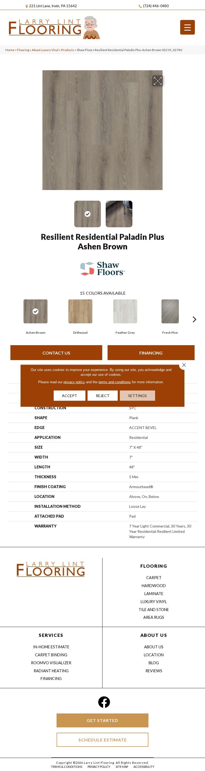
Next (166, 211)
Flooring (23, 50)
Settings (137, 395)
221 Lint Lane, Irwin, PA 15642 (53, 6)
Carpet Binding (51, 655)
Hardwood (154, 585)
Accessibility (143, 766)
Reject (102, 395)
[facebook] (104, 702)
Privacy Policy (99, 766)
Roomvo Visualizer (51, 663)
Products (67, 50)
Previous (38, 211)
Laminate (153, 593)
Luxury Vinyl (154, 601)
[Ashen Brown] (35, 311)
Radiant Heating (51, 671)
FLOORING (153, 566)
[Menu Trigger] (187, 27)
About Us (153, 647)
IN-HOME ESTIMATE (51, 647)
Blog (154, 663)
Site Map (122, 766)
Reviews (153, 671)
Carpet (153, 577)
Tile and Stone (154, 609)
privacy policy (74, 382)
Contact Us (56, 352)
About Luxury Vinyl (45, 50)
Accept (69, 395)
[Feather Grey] (125, 311)
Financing (151, 352)
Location (154, 655)
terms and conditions (114, 382)
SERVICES (51, 635)
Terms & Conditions (66, 766)
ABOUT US (153, 635)
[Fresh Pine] (170, 311)
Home (9, 50)
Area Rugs (153, 617)
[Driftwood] (80, 311)
